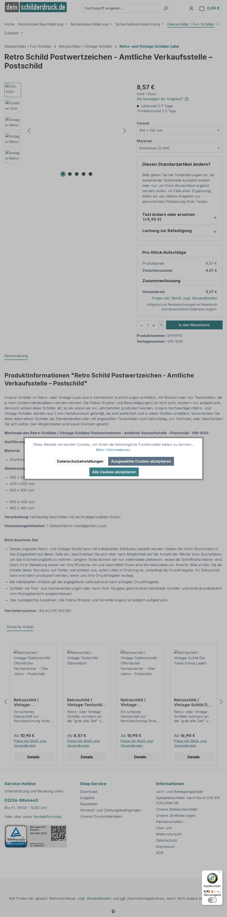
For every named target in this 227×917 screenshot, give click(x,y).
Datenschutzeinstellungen (80, 461)
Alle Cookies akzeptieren (114, 472)
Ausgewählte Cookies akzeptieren (141, 461)
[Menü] (220, 873)
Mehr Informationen (113, 450)
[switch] (212, 900)
